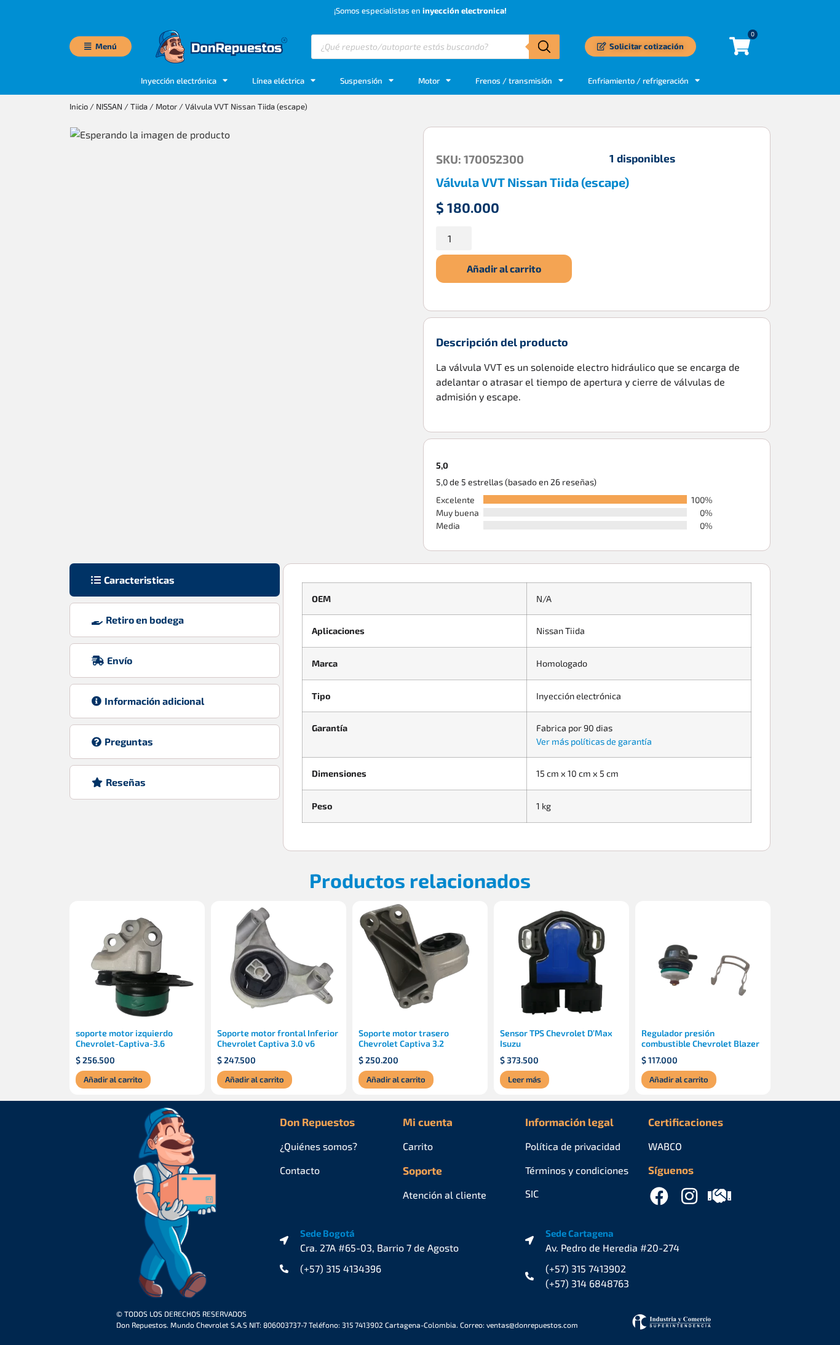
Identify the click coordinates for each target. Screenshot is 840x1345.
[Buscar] (544, 46)
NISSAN (109, 106)
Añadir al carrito (504, 268)
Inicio (78, 106)
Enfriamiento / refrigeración (638, 80)
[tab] (174, 580)
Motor (429, 80)
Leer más (524, 1079)
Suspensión (361, 80)
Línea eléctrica (278, 80)
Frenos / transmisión (513, 80)
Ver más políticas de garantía (594, 741)
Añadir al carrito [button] (113, 1079)
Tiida (139, 106)
